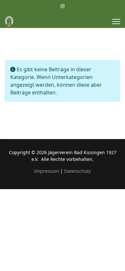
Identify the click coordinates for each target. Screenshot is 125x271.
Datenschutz (77, 171)
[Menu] (116, 21)
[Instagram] (62, 6)
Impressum (46, 171)
